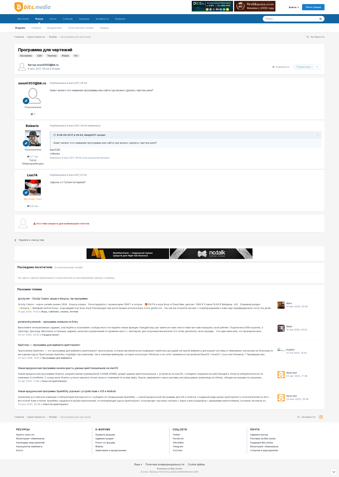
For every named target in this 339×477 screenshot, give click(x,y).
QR (196, 471)
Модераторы (54, 27)
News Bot (291, 372)
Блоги (53, 18)
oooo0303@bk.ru (48, 64)
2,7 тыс (33, 156)
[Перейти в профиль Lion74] (33, 188)
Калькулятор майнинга (29, 446)
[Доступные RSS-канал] (321, 417)
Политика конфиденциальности (164, 464)
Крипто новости (25, 434)
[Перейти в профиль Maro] (281, 305)
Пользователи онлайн (80, 27)
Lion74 (32, 175)
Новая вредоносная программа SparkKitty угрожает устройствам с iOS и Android (67, 391)
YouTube (177, 450)
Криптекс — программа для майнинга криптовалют (49, 345)
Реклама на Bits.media (262, 438)
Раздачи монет (50, 334)
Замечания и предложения (110, 450)
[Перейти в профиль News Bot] (281, 374)
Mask (289, 326)
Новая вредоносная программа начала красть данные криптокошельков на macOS (68, 368)
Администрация (104, 438)
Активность (102, 18)
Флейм (56, 68)
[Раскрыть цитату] (54, 134)
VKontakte (178, 442)
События (68, 18)
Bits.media (23, 18)
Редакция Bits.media (261, 442)
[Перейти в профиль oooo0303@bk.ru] (22, 67)
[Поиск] (321, 19)
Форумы (20, 27)
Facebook (178, 438)
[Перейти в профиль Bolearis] (33, 138)
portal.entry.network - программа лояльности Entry (48, 321)
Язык (137, 464)
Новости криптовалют (54, 381)
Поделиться (281, 66)
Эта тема (307, 18)
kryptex (290, 349)
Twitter (176, 434)
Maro (289, 303)
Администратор (259, 434)
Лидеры (104, 27)
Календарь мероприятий (30, 442)
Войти (293, 7)
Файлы (99, 446)
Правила (120, 18)
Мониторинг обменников (30, 438)
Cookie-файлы (196, 464)
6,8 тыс (33, 206)
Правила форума (105, 434)
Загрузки (84, 18)
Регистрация (313, 7)
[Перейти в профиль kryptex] (281, 351)
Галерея (36, 27)
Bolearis (32, 126)
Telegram (178, 446)
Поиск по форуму (105, 442)
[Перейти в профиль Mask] (281, 328)
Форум (39, 18)
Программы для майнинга (57, 357)
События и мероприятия (264, 450)
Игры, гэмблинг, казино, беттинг (60, 311)
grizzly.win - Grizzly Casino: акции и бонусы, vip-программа (53, 298)
